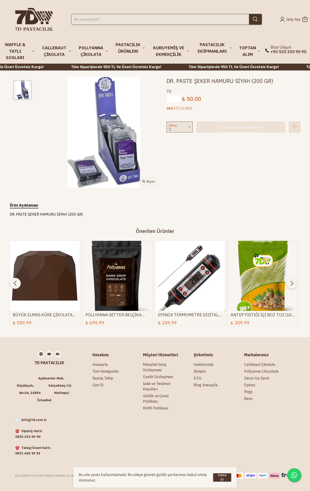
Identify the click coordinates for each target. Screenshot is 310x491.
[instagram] (41, 354)
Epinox (249, 385)
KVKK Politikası (155, 408)
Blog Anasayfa (206, 385)
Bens (248, 398)
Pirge (248, 391)
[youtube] (49, 354)
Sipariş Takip (102, 378)
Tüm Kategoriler (105, 371)
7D (169, 91)
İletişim (200, 371)
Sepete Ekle (45, 299)
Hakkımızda (203, 364)
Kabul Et (222, 477)
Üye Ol (97, 385)
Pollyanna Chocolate (261, 371)
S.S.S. (198, 378)
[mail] (57, 354)
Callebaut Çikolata (259, 364)
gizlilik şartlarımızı (171, 474)
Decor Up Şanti (256, 378)
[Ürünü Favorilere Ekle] (294, 127)
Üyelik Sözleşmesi (158, 376)
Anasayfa (100, 364)
